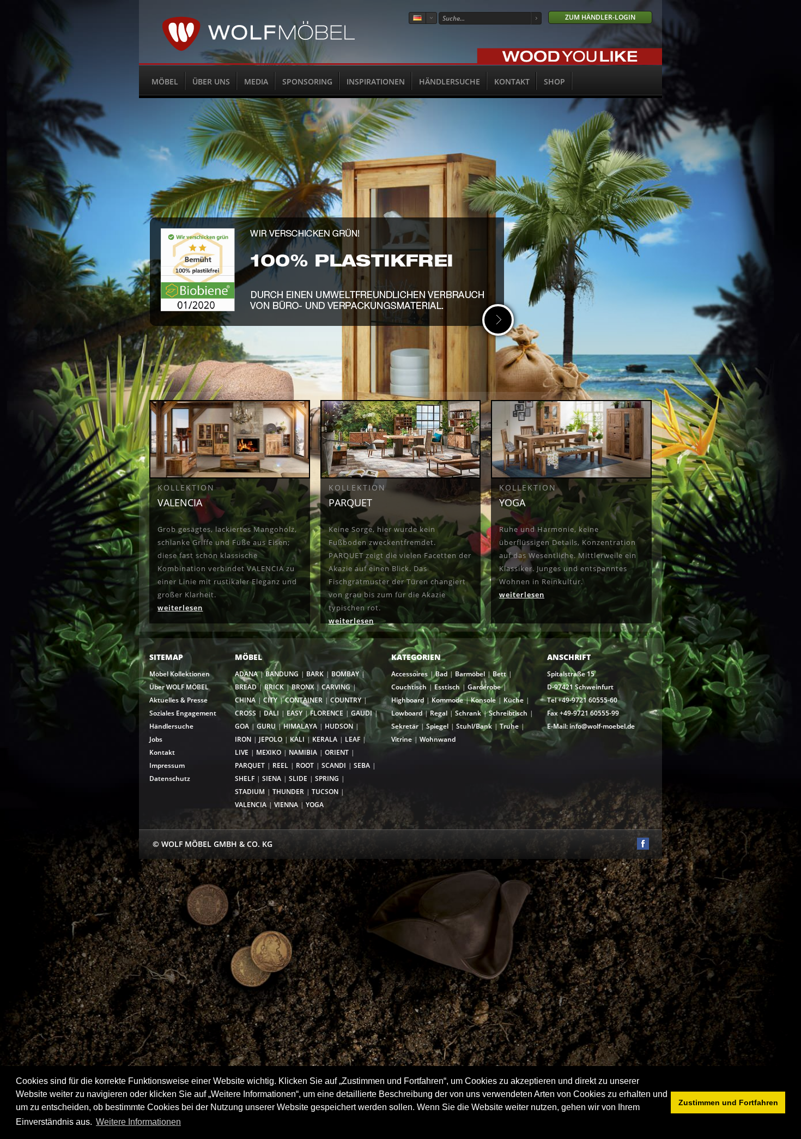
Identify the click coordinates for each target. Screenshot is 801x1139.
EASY (294, 713)
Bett (499, 673)
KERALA (324, 739)
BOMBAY (345, 673)
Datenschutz (169, 778)
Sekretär (404, 726)
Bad (441, 673)
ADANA (246, 673)
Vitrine (401, 739)
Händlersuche (449, 81)
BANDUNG (282, 673)
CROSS (245, 713)
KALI (297, 739)
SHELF (244, 778)
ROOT (305, 765)
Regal (438, 713)
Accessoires (409, 673)
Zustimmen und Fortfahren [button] (728, 1102)
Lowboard (406, 713)
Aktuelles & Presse (178, 700)
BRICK (274, 687)
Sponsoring (307, 81)
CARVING (335, 687)
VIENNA (286, 804)
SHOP (554, 81)
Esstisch (447, 687)
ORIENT (337, 752)
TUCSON (325, 791)
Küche (513, 700)
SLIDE (298, 778)
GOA (242, 726)
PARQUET (250, 765)
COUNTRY (345, 700)
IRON (243, 739)
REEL (280, 765)
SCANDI (333, 765)
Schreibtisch (508, 713)
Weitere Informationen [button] (138, 1121)
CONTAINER (304, 700)
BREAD (246, 687)
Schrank (468, 713)
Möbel (164, 81)
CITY (270, 700)
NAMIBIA (303, 752)
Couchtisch (409, 687)
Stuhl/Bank (474, 726)
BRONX (303, 687)
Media (256, 81)
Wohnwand (438, 739)
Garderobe (484, 687)
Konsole (483, 700)
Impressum (167, 765)
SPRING (327, 778)
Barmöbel (470, 673)
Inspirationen (376, 81)
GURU (266, 726)
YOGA (315, 804)
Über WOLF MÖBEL (179, 687)
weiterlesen (180, 608)
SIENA (271, 778)
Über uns (211, 81)
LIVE (241, 752)
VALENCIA (250, 804)
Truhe (509, 726)
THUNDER (288, 791)
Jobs (155, 739)
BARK (315, 673)
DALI (271, 713)
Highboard (407, 700)
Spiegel (437, 726)
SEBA (362, 765)
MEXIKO (268, 752)
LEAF (352, 739)
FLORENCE (326, 713)
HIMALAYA (300, 726)
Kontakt (512, 81)
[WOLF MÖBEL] (258, 49)
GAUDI (361, 713)
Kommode (447, 700)
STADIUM (250, 791)
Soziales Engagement (182, 713)
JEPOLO (270, 739)
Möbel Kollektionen (179, 673)
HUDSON (339, 726)
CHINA (245, 700)
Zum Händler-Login (600, 17)
